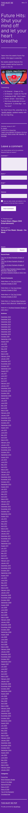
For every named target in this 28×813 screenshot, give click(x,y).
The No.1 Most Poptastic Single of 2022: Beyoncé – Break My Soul (13, 269)
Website (3, 192)
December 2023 (6, 322)
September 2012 (6, 514)
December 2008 (6, 624)
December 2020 (6, 329)
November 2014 (6, 450)
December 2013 (6, 477)
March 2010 (4, 588)
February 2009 (5, 620)
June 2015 (4, 432)
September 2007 (6, 661)
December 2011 (5, 536)
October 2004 (5, 748)
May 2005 (4, 730)
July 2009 (4, 607)
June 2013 (4, 491)
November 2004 (6, 745)
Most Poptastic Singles (8, 779)
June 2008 (4, 639)
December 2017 (6, 361)
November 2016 (6, 391)
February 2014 (5, 472)
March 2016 (4, 410)
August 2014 (5, 457)
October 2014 (5, 452)
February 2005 (5, 738)
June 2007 (4, 669)
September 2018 (6, 339)
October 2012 (5, 511)
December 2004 (6, 743)
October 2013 (5, 482)
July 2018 (4, 344)
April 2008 (4, 644)
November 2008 (6, 627)
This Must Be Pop (9, 803)
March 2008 (4, 647)
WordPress (17, 806)
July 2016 (4, 400)
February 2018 (5, 356)
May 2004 (4, 760)
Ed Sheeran (18, 132)
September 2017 (6, 368)
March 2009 (4, 617)
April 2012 (4, 526)
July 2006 (4, 696)
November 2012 (6, 509)
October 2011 (5, 541)
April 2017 (4, 381)
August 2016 (5, 398)
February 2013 (5, 501)
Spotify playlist (6, 112)
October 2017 (5, 366)
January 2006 (5, 711)
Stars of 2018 (5, 789)
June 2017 (4, 376)
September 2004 (6, 750)
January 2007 (5, 681)
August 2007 (5, 664)
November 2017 (6, 364)
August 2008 (5, 634)
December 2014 (6, 447)
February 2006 (5, 708)
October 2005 (5, 718)
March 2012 (4, 528)
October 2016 (5, 393)
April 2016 (4, 408)
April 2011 (4, 556)
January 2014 (5, 474)
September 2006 (6, 691)
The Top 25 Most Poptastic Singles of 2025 (12, 258)
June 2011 (4, 551)
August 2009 (5, 605)
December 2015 (6, 418)
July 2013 (4, 489)
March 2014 (4, 469)
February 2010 (5, 590)
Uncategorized (5, 794)
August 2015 (5, 427)
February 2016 (5, 413)
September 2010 (6, 573)
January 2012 (5, 533)
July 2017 (4, 373)
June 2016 (4, 403)
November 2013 (6, 479)
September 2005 (6, 721)
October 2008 (5, 629)
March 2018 (4, 354)
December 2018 (6, 334)
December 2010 (6, 565)
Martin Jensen (12, 134)
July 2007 (4, 666)
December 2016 (6, 388)
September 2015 (6, 425)
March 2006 (4, 706)
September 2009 (6, 602)
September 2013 (6, 484)
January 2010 (5, 592)
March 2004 (5, 765)
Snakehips (21, 134)
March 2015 (4, 440)
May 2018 (4, 349)
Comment (4, 156)
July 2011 (4, 548)
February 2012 (5, 531)
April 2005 (4, 733)
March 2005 (4, 735)
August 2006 (5, 693)
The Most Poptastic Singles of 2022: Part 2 (13, 273)
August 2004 (5, 753)
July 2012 (4, 519)
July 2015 (4, 430)
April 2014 (4, 467)
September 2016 (6, 395)
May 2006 (4, 701)
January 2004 (5, 770)
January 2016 (5, 415)
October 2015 (5, 423)
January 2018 (5, 359)
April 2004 (4, 762)
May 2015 (4, 435)
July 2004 (4, 755)
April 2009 (4, 615)
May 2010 (4, 583)
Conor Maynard (10, 132)
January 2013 (5, 504)
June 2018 (4, 346)
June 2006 (4, 698)
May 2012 (4, 524)
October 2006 (5, 688)
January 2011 (5, 563)
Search (3, 247)
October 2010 (5, 570)
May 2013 (4, 494)
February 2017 (5, 383)
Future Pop (13, 130)
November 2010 (6, 568)
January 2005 (5, 740)
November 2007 (6, 657)
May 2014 (4, 464)
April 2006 (4, 703)
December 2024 (6, 319)
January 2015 (5, 445)
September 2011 (6, 543)
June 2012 (4, 521)
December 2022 (6, 324)
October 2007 (5, 659)
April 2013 (4, 496)
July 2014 (4, 460)
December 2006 (6, 684)
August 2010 (5, 575)
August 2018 (5, 341)
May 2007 (4, 671)
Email (3, 183)
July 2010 (4, 578)
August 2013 (5, 487)
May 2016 (4, 405)
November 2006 (6, 686)
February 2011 (5, 560)
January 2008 (5, 652)
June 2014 (4, 462)
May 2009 (4, 612)
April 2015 (4, 437)
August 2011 (4, 546)
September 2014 (6, 455)
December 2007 (6, 654)
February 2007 (5, 679)
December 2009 (6, 595)
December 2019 (6, 331)
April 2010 (4, 585)
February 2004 (5, 767)
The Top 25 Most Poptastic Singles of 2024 (12, 262)
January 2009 (5, 622)
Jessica (5, 128)
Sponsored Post (6, 784)
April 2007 (4, 674)
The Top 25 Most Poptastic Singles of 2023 (12, 266)
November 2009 (6, 597)
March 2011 (4, 558)
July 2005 (4, 725)
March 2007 (4, 676)
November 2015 (6, 420)
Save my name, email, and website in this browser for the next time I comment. (15, 202)
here (11, 58)
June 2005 (4, 728)
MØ (17, 134)
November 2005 (6, 716)
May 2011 (4, 553)
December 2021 (6, 327)
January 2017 (5, 386)
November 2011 (6, 538)
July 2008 (4, 637)
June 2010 (4, 580)
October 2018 (5, 336)
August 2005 (5, 723)
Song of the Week (6, 782)
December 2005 (6, 713)
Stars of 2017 (5, 787)
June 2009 (4, 610)
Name (3, 174)
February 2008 (5, 649)
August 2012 (5, 516)
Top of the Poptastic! (7, 792)
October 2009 (5, 600)
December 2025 (6, 317)
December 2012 (6, 506)
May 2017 (4, 378)
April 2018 (4, 351)
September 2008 (6, 632)
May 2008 (4, 642)
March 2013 (4, 499)
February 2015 (5, 442)
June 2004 (4, 757)
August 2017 (5, 371)
